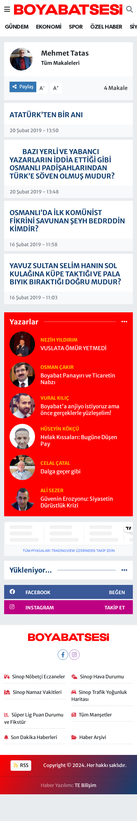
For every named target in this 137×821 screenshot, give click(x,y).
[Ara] (129, 9)
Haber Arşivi (92, 737)
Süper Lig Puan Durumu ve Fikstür (34, 718)
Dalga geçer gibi (60, 471)
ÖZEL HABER (106, 27)
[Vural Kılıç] (22, 405)
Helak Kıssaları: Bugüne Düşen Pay (78, 440)
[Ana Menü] (7, 9)
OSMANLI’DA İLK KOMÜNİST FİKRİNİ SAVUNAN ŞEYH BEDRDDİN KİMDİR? (67, 220)
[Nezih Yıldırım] (22, 343)
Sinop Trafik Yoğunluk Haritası (99, 695)
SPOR (76, 27)
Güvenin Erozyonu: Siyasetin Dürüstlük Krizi (76, 502)
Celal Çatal (55, 463)
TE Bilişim (85, 785)
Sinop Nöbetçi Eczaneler (38, 677)
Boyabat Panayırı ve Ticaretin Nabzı (77, 379)
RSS (23, 765)
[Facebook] (63, 654)
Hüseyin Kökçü (59, 429)
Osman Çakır (57, 367)
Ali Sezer (51, 490)
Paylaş (26, 87)
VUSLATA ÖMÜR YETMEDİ (73, 348)
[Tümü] (124, 321)
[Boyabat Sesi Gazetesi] (68, 9)
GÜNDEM (16, 27)
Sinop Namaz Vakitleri (37, 692)
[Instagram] (74, 654)
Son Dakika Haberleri (34, 737)
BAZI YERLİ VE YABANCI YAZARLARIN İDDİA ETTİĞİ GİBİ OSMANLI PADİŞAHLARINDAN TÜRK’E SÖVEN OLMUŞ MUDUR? (62, 163)
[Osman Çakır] (22, 374)
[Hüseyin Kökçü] (22, 436)
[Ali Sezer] (22, 497)
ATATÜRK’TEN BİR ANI (46, 115)
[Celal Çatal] (22, 467)
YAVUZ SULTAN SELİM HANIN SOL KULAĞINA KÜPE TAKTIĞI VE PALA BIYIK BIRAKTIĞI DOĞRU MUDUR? (65, 273)
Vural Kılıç (54, 398)
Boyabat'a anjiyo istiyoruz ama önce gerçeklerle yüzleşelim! (79, 410)
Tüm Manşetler (95, 715)
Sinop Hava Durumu (102, 677)
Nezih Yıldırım (58, 340)
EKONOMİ (48, 27)
